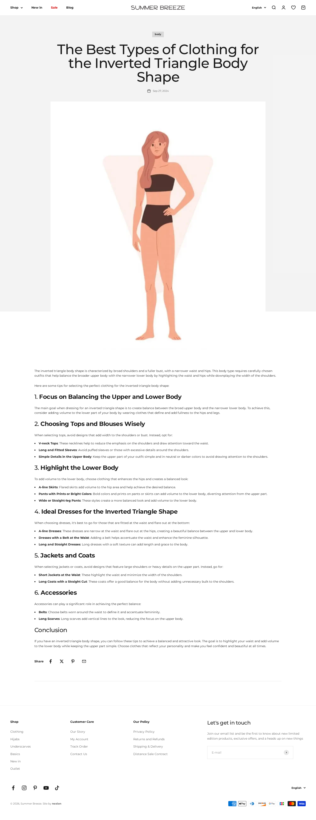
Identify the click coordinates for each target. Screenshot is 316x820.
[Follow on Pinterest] (35, 788)
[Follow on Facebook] (13, 788)
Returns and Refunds (149, 739)
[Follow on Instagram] (24, 788)
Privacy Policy (144, 732)
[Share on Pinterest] (73, 661)
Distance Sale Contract (150, 754)
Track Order (79, 746)
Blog (70, 7)
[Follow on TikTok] (57, 788)
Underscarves (20, 746)
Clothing (16, 732)
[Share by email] (84, 661)
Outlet (15, 769)
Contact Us (78, 754)
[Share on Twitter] (61, 661)
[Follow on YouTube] (46, 788)
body (158, 34)
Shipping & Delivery (148, 746)
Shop (14, 7)
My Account (79, 739)
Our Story (77, 732)
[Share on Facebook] (50, 661)
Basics (15, 754)
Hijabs (15, 739)
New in (36, 7)
